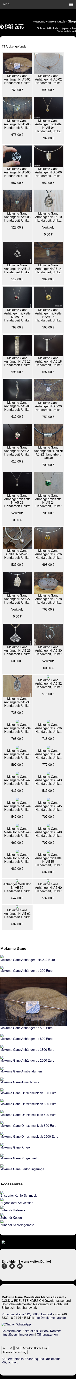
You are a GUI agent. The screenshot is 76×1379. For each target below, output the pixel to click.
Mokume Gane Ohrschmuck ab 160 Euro (28, 1093)
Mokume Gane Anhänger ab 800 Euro (26, 1038)
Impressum (26, 1334)
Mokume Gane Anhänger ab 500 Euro (26, 1028)
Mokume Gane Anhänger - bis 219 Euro (27, 959)
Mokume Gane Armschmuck (19, 1082)
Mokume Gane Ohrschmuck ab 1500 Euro (29, 1136)
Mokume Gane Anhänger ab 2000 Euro (27, 1060)
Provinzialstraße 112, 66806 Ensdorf (27, 1314)
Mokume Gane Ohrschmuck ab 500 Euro (28, 1115)
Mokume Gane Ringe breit (18, 1158)
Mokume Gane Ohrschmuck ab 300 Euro (28, 1104)
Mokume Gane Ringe (15, 1147)
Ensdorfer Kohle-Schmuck (18, 1195)
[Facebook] (4, 1267)
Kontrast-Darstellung (14, 1352)
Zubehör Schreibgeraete (17, 1225)
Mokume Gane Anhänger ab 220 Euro (26, 970)
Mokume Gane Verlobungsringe (22, 1169)
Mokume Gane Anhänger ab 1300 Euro (27, 1049)
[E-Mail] (20, 1267)
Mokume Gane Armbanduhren (21, 1071)
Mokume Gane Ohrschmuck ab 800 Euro (28, 1125)
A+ (17, 1348)
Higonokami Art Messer (16, 1203)
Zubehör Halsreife (12, 1210)
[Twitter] (12, 1267)
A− (4, 1348)
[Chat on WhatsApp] (16, 1324)
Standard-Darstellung (35, 1348)
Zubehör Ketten (11, 1217)
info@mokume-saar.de (50, 1317)
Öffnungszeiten (47, 1334)
